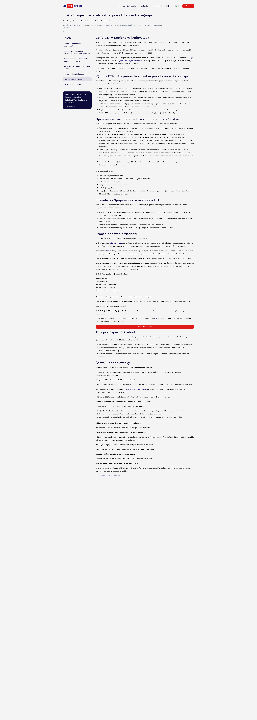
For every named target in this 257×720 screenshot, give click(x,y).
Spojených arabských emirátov (128, 61)
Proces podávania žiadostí (74, 74)
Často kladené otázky (72, 84)
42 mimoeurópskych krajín (136, 389)
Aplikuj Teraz (188, 6)
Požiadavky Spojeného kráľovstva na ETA (77, 67)
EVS (107, 251)
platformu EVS (116, 243)
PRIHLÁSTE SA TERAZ (70, 106)
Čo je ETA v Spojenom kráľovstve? (72, 44)
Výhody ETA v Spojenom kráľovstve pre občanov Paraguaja (77, 52)
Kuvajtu (190, 58)
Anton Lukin (105, 476)
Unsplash (116, 476)
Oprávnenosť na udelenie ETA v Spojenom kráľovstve (76, 60)
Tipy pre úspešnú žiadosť (73, 79)
